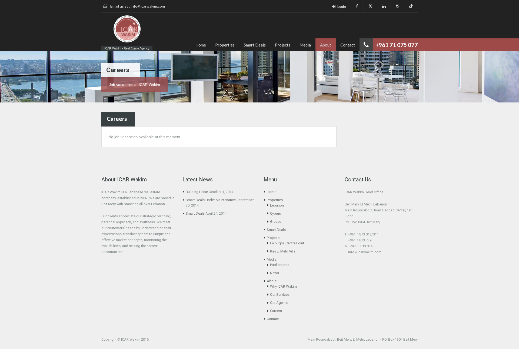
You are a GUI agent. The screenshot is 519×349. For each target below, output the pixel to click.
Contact (347, 44)
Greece (275, 222)
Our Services (280, 295)
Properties (225, 44)
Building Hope (197, 192)
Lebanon (277, 205)
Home (200, 44)
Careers (276, 311)
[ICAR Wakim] (127, 29)
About (325, 44)
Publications (279, 265)
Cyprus (275, 213)
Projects (282, 44)
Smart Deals (255, 44)
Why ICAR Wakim (283, 286)
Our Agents (279, 303)
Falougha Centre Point (287, 243)
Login (341, 7)
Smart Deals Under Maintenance (211, 200)
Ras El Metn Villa (282, 251)
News (274, 273)
